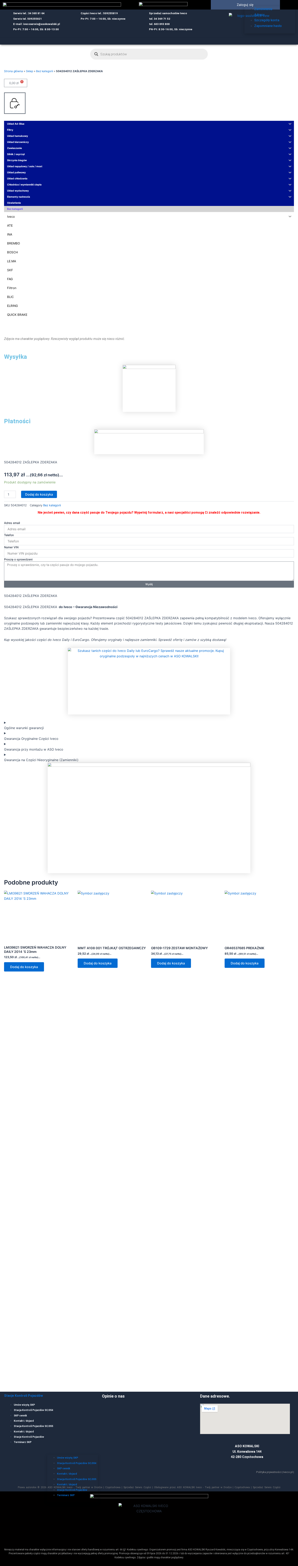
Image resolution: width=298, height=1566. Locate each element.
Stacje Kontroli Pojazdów (23, 1396)
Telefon (9, 535)
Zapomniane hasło (268, 26)
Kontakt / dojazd (24, 1420)
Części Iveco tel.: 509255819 (99, 13)
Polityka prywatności (268, 1472)
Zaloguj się (245, 5)
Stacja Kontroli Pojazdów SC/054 (33, 1410)
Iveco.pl (288, 1472)
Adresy (259, 15)
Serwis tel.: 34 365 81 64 (29, 13)
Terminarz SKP (22, 1442)
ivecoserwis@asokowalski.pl (41, 24)
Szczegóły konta (266, 20)
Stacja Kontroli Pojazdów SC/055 (33, 1426)
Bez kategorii (44, 71)
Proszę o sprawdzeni (18, 559)
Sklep (29, 71)
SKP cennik (20, 1415)
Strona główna (13, 71)
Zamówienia (263, 9)
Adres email (12, 523)
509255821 (34, 18)
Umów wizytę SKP (24, 1404)
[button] (288, 3)
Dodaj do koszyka (39, 494)
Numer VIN (11, 547)
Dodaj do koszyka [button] (24, 967)
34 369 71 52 (162, 18)
